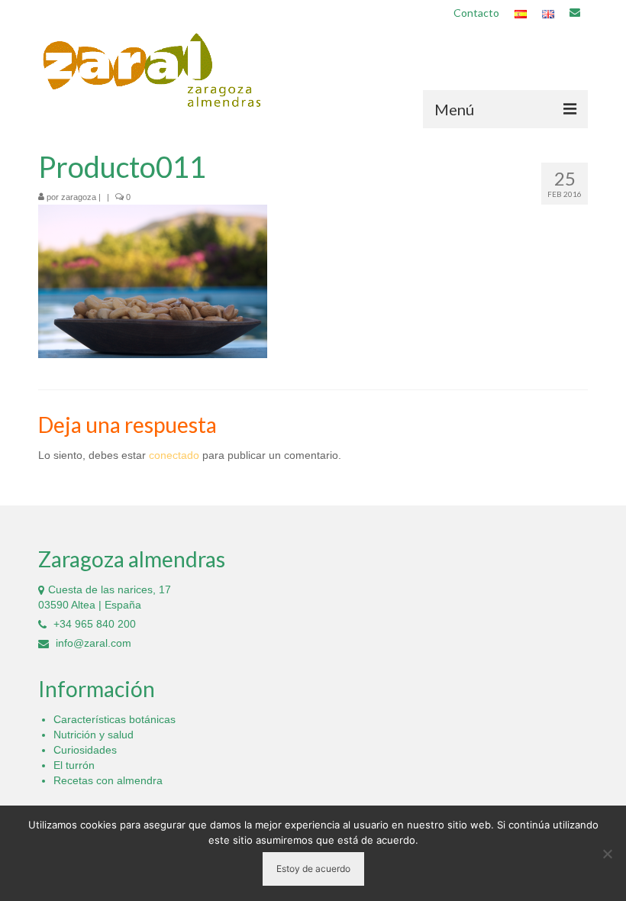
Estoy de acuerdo (313, 868)
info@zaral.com (92, 643)
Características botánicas (114, 719)
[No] (607, 853)
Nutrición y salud (93, 734)
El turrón (74, 765)
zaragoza (78, 197)
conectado (174, 455)
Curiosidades (85, 750)
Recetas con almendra (108, 780)
